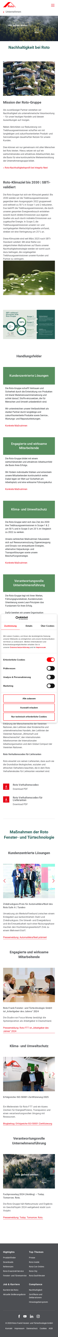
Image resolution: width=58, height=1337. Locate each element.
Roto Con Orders (36, 1266)
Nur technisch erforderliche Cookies (29, 716)
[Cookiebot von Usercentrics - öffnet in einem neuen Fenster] (15, 618)
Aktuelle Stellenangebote (14, 1294)
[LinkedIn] (31, 1316)
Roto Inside (34, 1262)
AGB (51, 1328)
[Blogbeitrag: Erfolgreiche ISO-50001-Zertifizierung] (29, 1091)
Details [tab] (29, 626)
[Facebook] (19, 1316)
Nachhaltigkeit (35, 1290)
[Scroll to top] (53, 1332)
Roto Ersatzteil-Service (13, 1271)
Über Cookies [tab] (47, 626)
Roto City (33, 1271)
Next (53, 880)
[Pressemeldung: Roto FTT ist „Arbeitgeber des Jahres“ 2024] (29, 1000)
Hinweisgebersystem (38, 1302)
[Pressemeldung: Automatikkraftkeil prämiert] (29, 901)
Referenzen (8, 1266)
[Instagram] (38, 1316)
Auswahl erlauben (29, 707)
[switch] (51, 668)
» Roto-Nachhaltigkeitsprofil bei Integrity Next (25, 167)
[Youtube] (24, 1316)
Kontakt (8, 1328)
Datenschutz (32, 1328)
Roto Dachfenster (37, 1275)
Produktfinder (9, 1257)
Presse (32, 1257)
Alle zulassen (29, 698)
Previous (4, 880)
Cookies (43, 1328)
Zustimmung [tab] (10, 626)
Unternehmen (13, 11)
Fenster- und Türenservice (15, 1275)
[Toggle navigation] (53, 5)
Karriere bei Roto (10, 1290)
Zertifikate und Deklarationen (35, 1296)
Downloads (8, 1262)
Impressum (41, 647)
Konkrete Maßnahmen (16, 425)
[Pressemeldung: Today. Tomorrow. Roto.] (29, 1186)
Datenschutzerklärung (19, 647)
